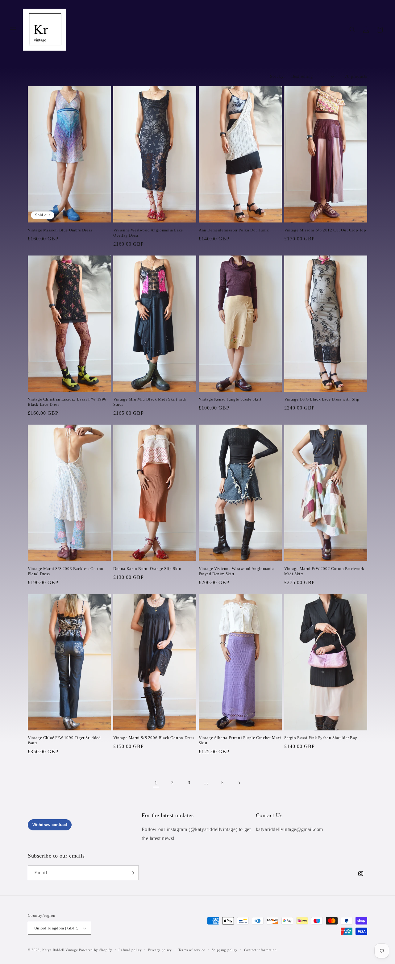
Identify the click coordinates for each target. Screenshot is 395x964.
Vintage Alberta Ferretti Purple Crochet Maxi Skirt (240, 740)
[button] (13, 29)
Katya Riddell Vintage (60, 950)
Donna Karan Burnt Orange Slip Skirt (147, 568)
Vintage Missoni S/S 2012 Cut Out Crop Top (325, 230)
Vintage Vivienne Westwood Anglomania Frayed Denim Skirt (236, 571)
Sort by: (277, 76)
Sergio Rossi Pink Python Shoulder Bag (320, 737)
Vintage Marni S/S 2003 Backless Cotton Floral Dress (65, 571)
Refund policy (130, 950)
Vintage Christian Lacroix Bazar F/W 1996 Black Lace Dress (67, 402)
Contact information (260, 950)
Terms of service (191, 950)
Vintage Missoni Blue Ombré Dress (60, 230)
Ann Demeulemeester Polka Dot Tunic (234, 230)
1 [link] (156, 782)
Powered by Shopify (95, 950)
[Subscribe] (132, 873)
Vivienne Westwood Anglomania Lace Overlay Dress (148, 233)
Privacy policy (160, 950)
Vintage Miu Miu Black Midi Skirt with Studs (149, 402)
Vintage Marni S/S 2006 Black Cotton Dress (153, 737)
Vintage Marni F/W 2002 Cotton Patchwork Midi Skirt (324, 571)
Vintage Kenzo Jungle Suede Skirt (230, 399)
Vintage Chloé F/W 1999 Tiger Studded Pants (64, 740)
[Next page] (239, 783)
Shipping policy (225, 950)
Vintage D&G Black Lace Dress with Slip (322, 399)
